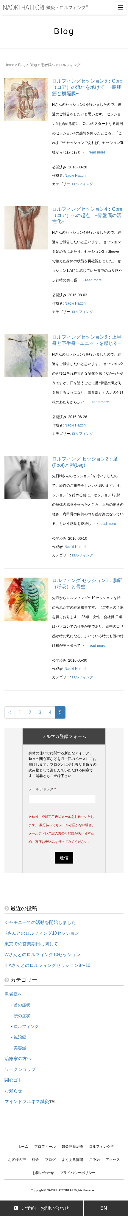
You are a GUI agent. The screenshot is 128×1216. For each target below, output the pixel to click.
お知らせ (13, 1090)
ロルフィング (82, 184)
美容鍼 (20, 1048)
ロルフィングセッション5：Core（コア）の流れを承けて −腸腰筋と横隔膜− (87, 87)
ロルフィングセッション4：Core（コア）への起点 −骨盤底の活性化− (87, 215)
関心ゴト (13, 1080)
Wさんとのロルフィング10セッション (42, 954)
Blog (22, 65)
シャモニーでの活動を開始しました (40, 922)
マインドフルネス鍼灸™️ (29, 1101)
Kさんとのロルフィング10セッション (41, 933)
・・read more (93, 152)
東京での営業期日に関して (31, 944)
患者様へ (48, 65)
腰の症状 (22, 1015)
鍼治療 (20, 1037)
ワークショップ (20, 1069)
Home (9, 65)
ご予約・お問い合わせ (45, 1208)
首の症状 (22, 1005)
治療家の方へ (17, 1058)
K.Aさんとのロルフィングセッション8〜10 (47, 965)
